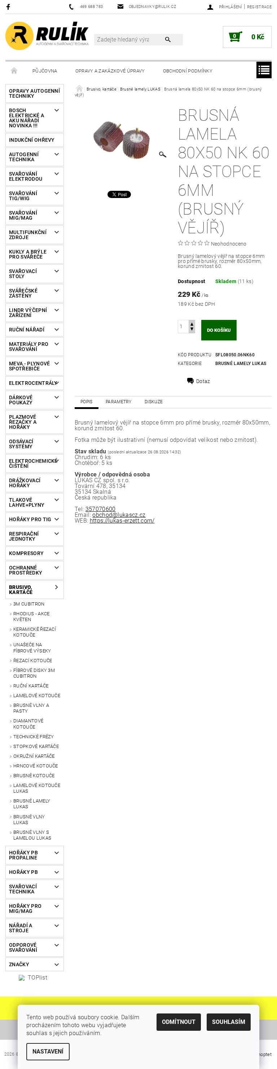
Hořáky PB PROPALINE (23, 855)
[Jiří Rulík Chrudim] (47, 35)
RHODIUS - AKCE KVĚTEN (31, 616)
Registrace (259, 7)
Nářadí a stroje (20, 928)
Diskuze (154, 401)
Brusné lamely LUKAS (31, 803)
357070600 (100, 509)
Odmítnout (178, 1022)
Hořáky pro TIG (30, 519)
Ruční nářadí (26, 330)
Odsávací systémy (21, 444)
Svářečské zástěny (23, 293)
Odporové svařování (23, 947)
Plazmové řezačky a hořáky (22, 422)
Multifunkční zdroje (28, 234)
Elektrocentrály (32, 383)
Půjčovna (44, 71)
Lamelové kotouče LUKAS (36, 788)
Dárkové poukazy (20, 400)
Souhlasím (228, 1022)
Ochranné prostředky (25, 570)
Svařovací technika (23, 889)
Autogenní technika (24, 156)
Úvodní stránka (14, 71)
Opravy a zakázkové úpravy (110, 71)
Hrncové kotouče (35, 766)
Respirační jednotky (24, 536)
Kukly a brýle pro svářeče (28, 254)
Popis (86, 401)
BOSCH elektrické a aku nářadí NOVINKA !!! (26, 117)
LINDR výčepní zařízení (28, 312)
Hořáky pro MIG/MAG (25, 908)
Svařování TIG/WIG (23, 195)
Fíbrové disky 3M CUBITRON (34, 673)
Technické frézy (33, 736)
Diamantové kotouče (28, 723)
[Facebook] (9, 7)
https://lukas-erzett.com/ (122, 520)
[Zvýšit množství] (192, 323)
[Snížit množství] (192, 329)
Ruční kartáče (30, 686)
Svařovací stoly (23, 273)
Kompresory (26, 553)
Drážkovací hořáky (24, 483)
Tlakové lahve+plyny (27, 502)
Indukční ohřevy (32, 140)
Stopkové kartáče (36, 746)
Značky (19, 964)
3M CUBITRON (29, 604)
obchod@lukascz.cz (118, 514)
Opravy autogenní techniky (34, 93)
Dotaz (203, 381)
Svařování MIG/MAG (23, 215)
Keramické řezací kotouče (34, 632)
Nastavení (47, 1051)
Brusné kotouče (33, 775)
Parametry (119, 401)
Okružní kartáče (34, 756)
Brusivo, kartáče (20, 589)
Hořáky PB (23, 872)
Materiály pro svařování (28, 346)
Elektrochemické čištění (32, 463)
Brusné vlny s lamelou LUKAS (32, 835)
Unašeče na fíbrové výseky (32, 647)
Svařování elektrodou (25, 176)
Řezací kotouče (32, 660)
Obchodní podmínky (187, 71)
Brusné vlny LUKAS (29, 819)
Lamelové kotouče (36, 695)
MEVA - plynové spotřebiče (29, 366)
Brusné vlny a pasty (31, 708)
